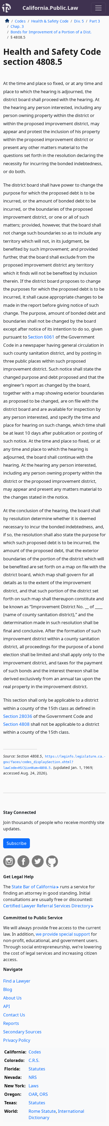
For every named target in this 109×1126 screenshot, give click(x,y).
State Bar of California (34, 887)
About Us (12, 998)
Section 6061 (41, 337)
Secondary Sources (22, 1032)
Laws (34, 1086)
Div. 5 (79, 21)
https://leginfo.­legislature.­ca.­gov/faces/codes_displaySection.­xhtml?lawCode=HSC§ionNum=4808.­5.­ (54, 762)
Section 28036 (17, 716)
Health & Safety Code (50, 21)
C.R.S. (34, 1060)
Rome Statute (42, 1111)
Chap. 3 (17, 26)
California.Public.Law (50, 7)
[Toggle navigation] (98, 8)
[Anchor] (29, 171)
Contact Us (14, 1015)
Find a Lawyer (16, 981)
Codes (20, 21)
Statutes (37, 1069)
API (6, 1006)
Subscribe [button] (16, 843)
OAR (33, 1094)
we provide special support (63, 934)
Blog (7, 989)
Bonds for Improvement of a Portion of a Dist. (51, 31)
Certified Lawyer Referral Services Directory (46, 906)
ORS (43, 1094)
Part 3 (94, 21)
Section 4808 (16, 724)
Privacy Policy (16, 1040)
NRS (33, 1077)
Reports (11, 1023)
